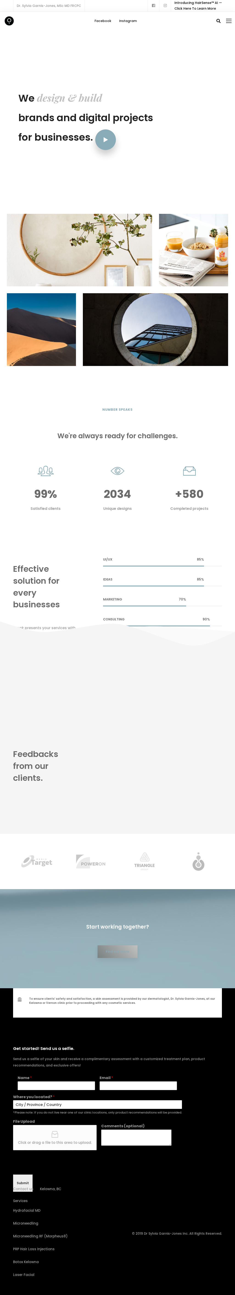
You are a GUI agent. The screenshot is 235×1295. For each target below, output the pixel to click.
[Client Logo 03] (74, 861)
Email (106, 1078)
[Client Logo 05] (182, 861)
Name (25, 1078)
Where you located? (34, 1097)
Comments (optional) (123, 1126)
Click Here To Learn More (195, 8)
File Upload (24, 1121)
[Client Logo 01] (20, 861)
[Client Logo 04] (128, 861)
